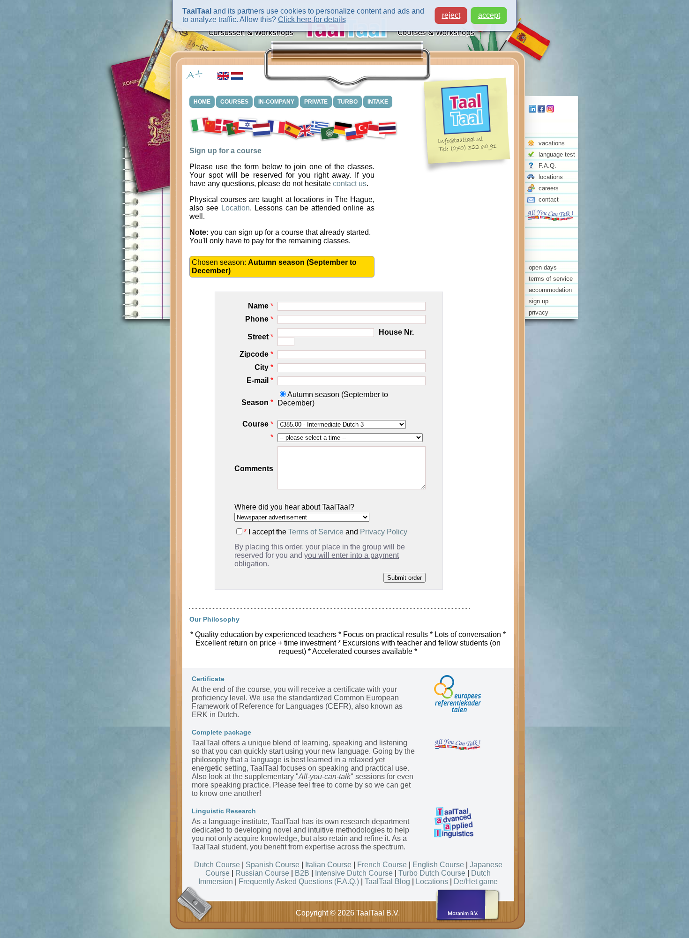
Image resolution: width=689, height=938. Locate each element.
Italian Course (328, 865)
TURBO (347, 101)
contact (549, 199)
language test (557, 154)
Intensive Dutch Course (354, 873)
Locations (432, 881)
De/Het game (476, 881)
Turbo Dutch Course (431, 873)
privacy (538, 312)
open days (543, 267)
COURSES (234, 101)
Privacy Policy (383, 532)
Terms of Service (316, 532)
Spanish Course (273, 865)
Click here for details (312, 19)
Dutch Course (217, 865)
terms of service (551, 278)
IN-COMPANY (276, 101)
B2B (302, 873)
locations (551, 176)
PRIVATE (316, 101)
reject (451, 15)
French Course (382, 865)
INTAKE (377, 101)
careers (549, 188)
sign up (538, 301)
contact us (350, 184)
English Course (438, 865)
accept (489, 15)
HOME (202, 101)
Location (235, 208)
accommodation (550, 289)
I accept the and (325, 532)
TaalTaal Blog (387, 881)
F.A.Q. (547, 165)
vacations (552, 143)
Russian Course (262, 873)
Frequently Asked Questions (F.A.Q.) (299, 881)
